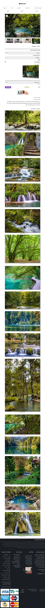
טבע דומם (8, 560)
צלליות (2, 574)
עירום (4, 565)
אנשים (9, 567)
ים (6, 556)
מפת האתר (17, 567)
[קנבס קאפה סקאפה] (22, 53)
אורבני (4, 556)
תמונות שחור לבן (7, 558)
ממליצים (36, 11)
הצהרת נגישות (17, 565)
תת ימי (9, 575)
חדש (12, 8)
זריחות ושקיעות (7, 561)
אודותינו (22, 11)
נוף (9, 554)
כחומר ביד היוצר (7, 577)
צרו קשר (5, 8)
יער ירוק (8, 568)
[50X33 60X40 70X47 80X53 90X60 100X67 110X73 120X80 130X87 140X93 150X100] (22, 58)
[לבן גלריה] (22, 62)
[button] (7, 16)
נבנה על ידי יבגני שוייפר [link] (6, 586)
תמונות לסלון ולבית (38, 8)
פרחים (5, 563)
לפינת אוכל (8, 565)
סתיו (9, 572)
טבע (9, 556)
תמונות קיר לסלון (29, 104)
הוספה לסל (8, 87)
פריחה (6, 572)
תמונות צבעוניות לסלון (6, 579)
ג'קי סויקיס (36, 99)
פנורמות (8, 563)
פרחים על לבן (7, 574)
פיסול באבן (4, 575)
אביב (6, 567)
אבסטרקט (6, 554)
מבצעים (18, 8)
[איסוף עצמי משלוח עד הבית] (22, 82)
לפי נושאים (28, 8)
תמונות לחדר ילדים (6, 570)
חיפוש (8, 11)
